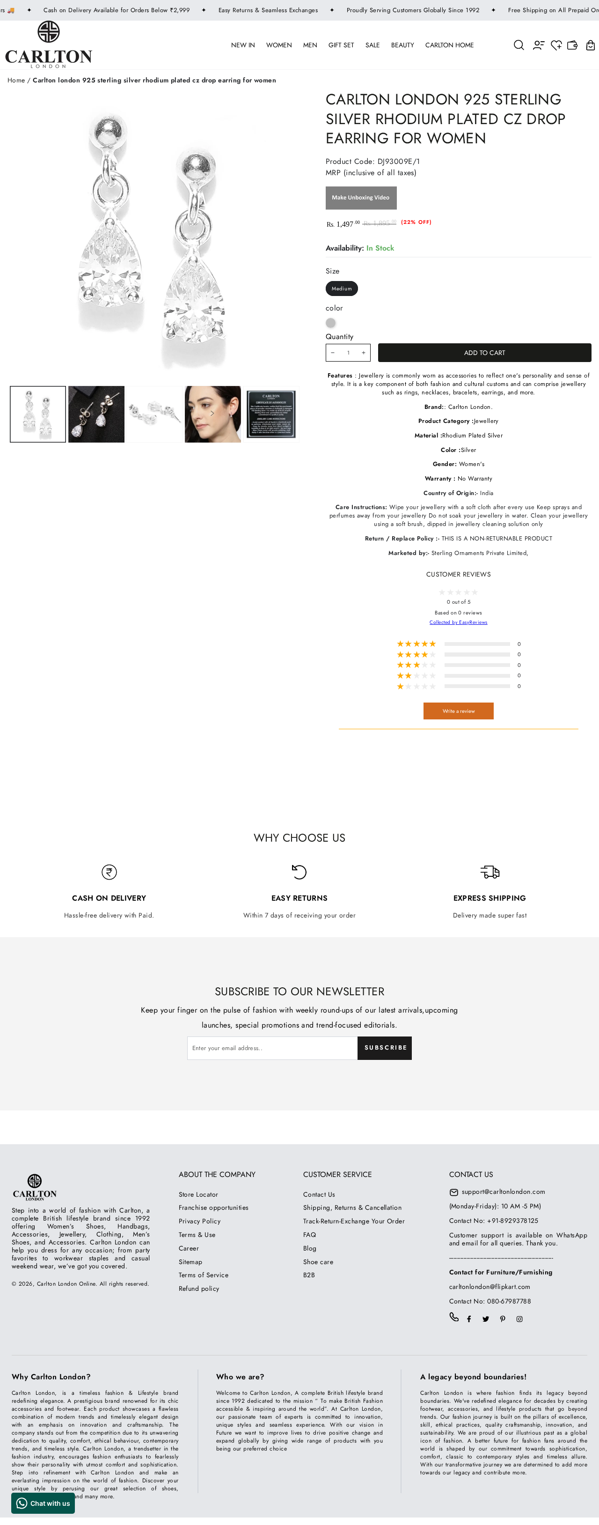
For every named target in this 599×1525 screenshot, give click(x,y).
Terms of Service (204, 1275)
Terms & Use (197, 1234)
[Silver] (331, 323)
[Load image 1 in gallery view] (38, 414)
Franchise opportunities (214, 1207)
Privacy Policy (200, 1221)
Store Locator (199, 1194)
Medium (342, 288)
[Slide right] (212, 414)
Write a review (459, 711)
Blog (310, 1248)
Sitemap (191, 1261)
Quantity (340, 336)
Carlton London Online (66, 1284)
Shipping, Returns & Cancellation (352, 1207)
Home (16, 80)
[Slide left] (95, 414)
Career (189, 1248)
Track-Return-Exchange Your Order (354, 1221)
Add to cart (484, 352)
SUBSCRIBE (386, 1047)
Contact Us (319, 1194)
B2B (309, 1275)
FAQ (309, 1234)
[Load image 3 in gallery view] (154, 414)
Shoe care (318, 1261)
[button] (519, 45)
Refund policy (199, 1288)
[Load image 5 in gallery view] (271, 414)
